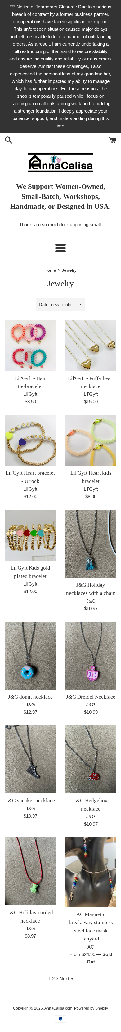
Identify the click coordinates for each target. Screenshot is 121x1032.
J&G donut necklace (30, 697)
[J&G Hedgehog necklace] (90, 759)
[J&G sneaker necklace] (30, 759)
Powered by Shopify (91, 1008)
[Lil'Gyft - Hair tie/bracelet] (30, 345)
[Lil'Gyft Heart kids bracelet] (90, 440)
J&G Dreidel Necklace (90, 697)
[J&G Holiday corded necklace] (30, 871)
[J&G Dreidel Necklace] (90, 656)
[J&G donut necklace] (30, 656)
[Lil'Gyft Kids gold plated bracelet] (30, 535)
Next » (66, 978)
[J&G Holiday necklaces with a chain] (90, 544)
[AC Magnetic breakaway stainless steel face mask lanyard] (90, 872)
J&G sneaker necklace (30, 800)
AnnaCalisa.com (58, 1008)
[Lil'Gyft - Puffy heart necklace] (90, 345)
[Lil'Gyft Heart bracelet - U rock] (30, 440)
